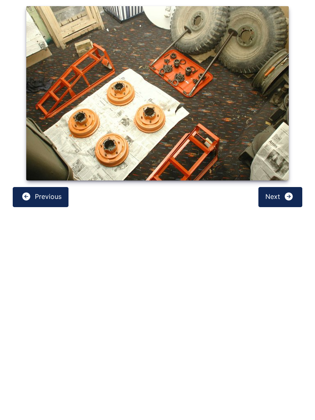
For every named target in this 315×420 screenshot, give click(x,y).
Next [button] (273, 196)
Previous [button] (47, 196)
